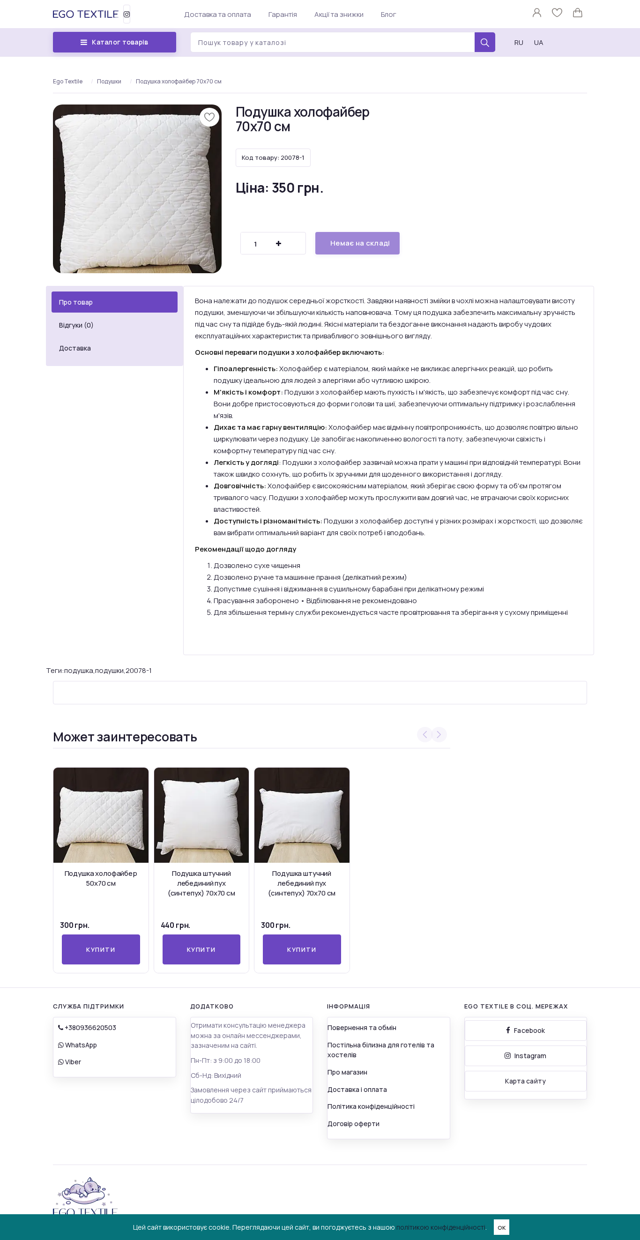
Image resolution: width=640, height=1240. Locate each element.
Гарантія (282, 14)
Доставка (75, 348)
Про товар (76, 302)
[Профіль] (538, 15)
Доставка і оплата (357, 1089)
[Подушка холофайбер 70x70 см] (137, 189)
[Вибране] (558, 15)
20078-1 (139, 670)
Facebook (529, 1030)
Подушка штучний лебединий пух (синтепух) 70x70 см (201, 883)
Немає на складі (360, 243)
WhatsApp (80, 1044)
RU (518, 42)
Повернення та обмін (361, 1027)
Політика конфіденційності (371, 1106)
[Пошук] (485, 42)
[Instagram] (126, 14)
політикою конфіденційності (440, 1227)
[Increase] (278, 243)
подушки (109, 670)
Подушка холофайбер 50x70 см (101, 878)
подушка (78, 670)
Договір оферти (353, 1123)
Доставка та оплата (217, 14)
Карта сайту (525, 1080)
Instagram (530, 1055)
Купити (100, 949)
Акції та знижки (339, 14)
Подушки (109, 81)
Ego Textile (67, 81)
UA (538, 42)
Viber (72, 1061)
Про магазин (347, 1072)
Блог (388, 14)
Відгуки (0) (76, 325)
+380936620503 (89, 1027)
